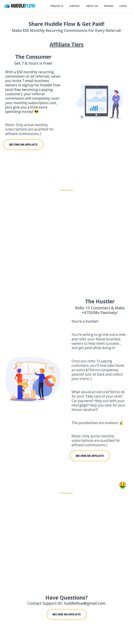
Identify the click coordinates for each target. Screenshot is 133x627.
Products (56, 6)
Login (123, 6)
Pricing (108, 6)
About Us (92, 6)
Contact (74, 6)
